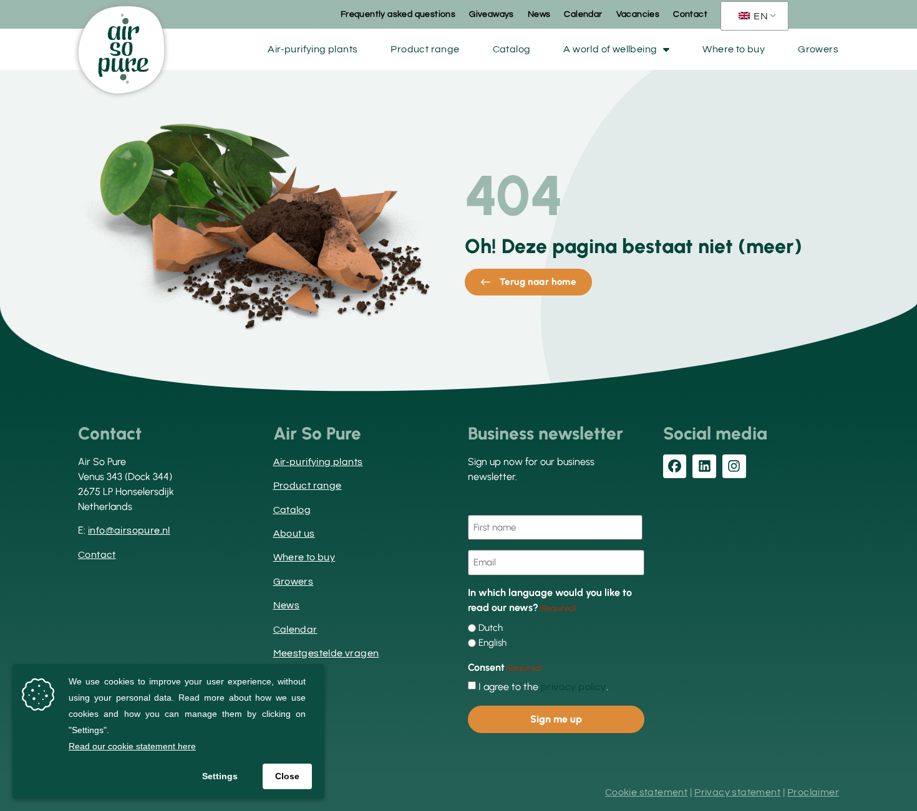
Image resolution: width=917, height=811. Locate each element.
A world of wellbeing (610, 49)
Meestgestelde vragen (326, 653)
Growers (818, 49)
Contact (690, 14)
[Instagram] (734, 466)
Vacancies (638, 14)
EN (760, 16)
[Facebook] (675, 466)
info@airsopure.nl (129, 530)
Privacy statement (737, 792)
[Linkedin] (704, 466)
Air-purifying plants (312, 49)
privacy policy (573, 687)
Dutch (490, 628)
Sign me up (556, 719)
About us (294, 534)
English (492, 643)
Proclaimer (813, 792)
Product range (425, 49)
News (539, 14)
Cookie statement (646, 792)
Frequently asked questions (398, 14)
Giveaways (491, 14)
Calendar (583, 14)
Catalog (512, 49)
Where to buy (733, 49)
